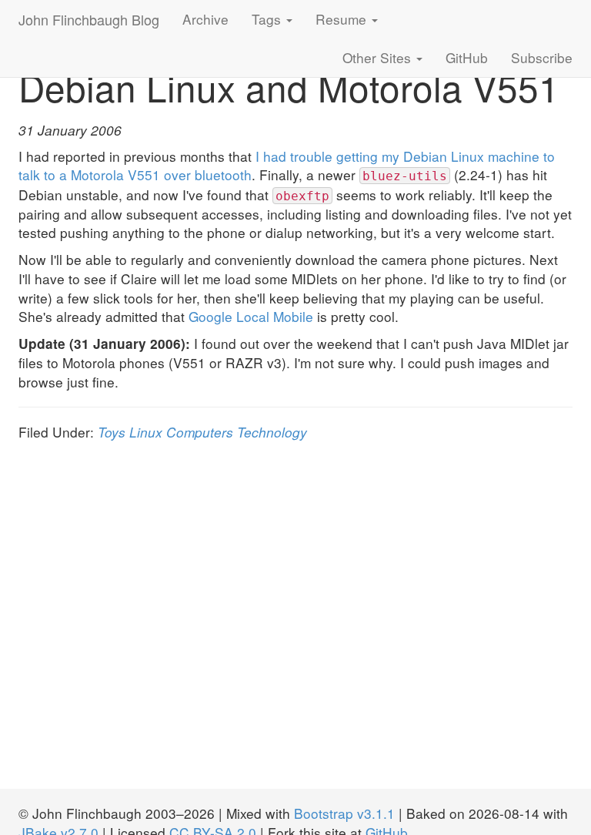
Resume (343, 19)
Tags (268, 19)
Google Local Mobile (251, 316)
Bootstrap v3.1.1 (344, 813)
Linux (145, 431)
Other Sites (378, 57)
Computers (199, 431)
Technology (272, 431)
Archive (205, 19)
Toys (111, 431)
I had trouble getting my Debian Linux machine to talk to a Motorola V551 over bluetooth (286, 165)
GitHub (467, 57)
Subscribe (542, 57)
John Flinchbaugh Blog (88, 19)
